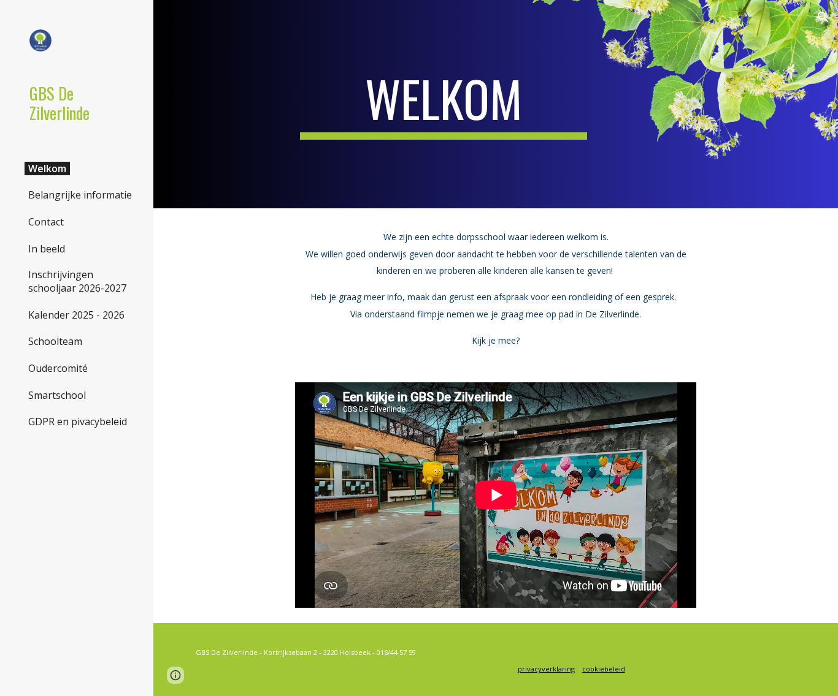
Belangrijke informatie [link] (80, 195)
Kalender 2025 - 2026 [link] (76, 315)
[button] (823, 17)
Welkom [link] (47, 168)
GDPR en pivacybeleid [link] (77, 421)
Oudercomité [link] (58, 368)
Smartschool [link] (57, 395)
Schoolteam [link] (55, 341)
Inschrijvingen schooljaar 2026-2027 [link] (77, 281)
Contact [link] (46, 222)
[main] (444, 104)
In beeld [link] (46, 248)
